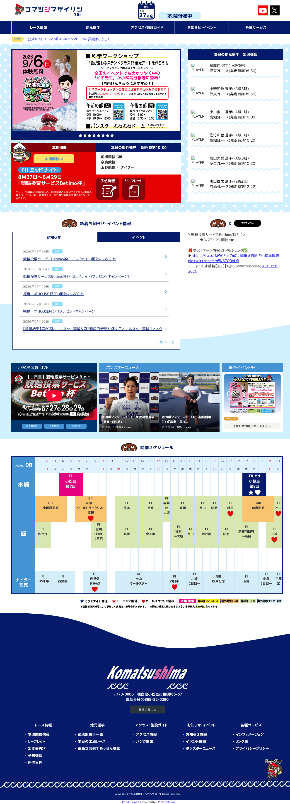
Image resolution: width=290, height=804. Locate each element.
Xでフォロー (247, 223)
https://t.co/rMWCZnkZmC (214, 255)
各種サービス (255, 27)
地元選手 (93, 27)
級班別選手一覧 (90, 734)
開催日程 (35, 762)
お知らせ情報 (196, 734)
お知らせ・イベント (201, 27)
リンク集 (242, 741)
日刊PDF (76, 426)
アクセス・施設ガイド (147, 27)
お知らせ (53, 237)
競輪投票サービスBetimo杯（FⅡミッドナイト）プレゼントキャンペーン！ (76, 276)
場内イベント (231, 418)
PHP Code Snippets (130, 802)
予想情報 (54, 426)
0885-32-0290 (155, 699)
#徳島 (253, 255)
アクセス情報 (146, 734)
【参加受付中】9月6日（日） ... (252, 426)
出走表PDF (31, 426)
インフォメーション (250, 734)
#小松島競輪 (269, 255)
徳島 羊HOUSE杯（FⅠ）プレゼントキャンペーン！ (60, 311)
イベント (139, 237)
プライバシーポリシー (252, 748)
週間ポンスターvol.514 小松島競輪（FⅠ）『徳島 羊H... (186, 419)
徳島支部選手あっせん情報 (99, 748)
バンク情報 (144, 741)
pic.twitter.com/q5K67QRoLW (213, 260)
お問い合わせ (147, 709)
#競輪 (242, 255)
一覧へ (161, 342)
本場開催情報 (39, 734)
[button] (96, 90)
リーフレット (36, 741)
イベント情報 (196, 741)
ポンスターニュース (200, 748)
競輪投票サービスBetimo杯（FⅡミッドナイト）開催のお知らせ (69, 258)
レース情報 (38, 27)
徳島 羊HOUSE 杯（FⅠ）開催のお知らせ (53, 293)
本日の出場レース (92, 741)
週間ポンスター (123, 427)
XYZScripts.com (166, 802)
